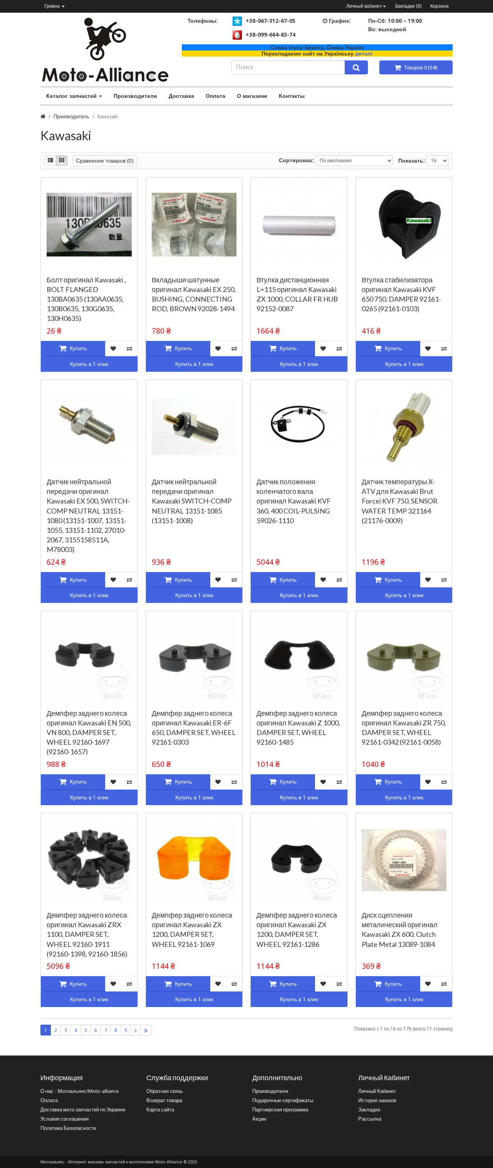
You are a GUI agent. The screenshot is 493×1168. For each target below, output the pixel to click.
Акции (259, 1119)
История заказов (377, 1100)
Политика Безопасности (68, 1128)
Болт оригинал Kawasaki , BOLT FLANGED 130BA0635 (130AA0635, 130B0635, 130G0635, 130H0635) (86, 299)
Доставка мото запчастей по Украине (82, 1110)
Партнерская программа (280, 1110)
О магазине (252, 96)
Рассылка (369, 1119)
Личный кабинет (364, 6)
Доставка (181, 96)
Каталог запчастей (72, 96)
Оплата (215, 96)
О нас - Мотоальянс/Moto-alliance (79, 1091)
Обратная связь (164, 1091)
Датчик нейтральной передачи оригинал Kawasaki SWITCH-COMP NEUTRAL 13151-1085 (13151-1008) (191, 501)
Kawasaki (107, 116)
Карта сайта (160, 1110)
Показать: (411, 161)
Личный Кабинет (377, 1091)
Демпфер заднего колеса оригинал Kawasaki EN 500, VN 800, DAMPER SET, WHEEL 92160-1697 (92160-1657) (89, 732)
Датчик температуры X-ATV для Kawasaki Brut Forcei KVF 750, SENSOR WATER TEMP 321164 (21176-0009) (400, 501)
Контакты (292, 96)
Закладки (369, 1110)
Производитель (71, 116)
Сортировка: (296, 160)
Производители (135, 96)
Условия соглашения (64, 1119)
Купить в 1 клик (89, 364)
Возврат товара (164, 1100)
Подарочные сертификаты (282, 1100)
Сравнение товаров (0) (105, 161)
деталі (363, 53)
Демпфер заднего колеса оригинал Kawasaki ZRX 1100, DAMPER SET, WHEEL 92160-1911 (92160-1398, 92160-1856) (87, 934)
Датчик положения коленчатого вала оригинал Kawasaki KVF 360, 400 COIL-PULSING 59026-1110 (294, 501)
